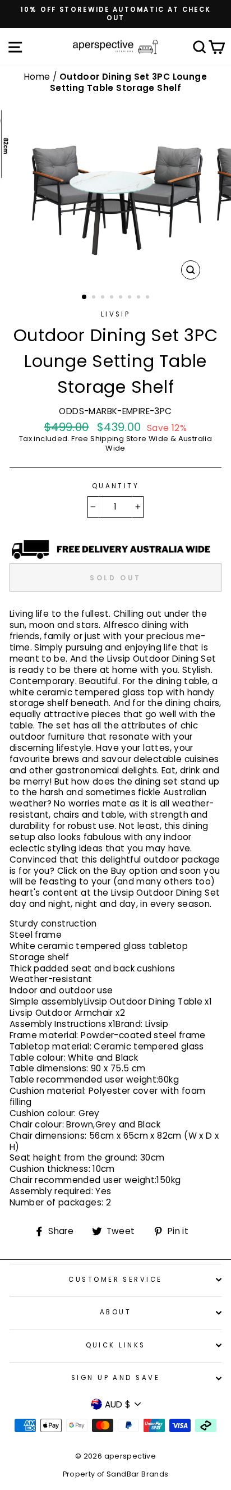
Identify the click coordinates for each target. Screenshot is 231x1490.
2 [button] (95, 298)
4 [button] (113, 298)
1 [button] (84, 297)
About (115, 1312)
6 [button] (130, 298)
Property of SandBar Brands (116, 1474)
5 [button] (121, 298)
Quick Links (116, 1345)
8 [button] (148, 298)
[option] (115, 14)
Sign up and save (115, 1377)
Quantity (116, 486)
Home (38, 76)
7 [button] (139, 298)
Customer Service (115, 1279)
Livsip (116, 314)
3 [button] (104, 298)
